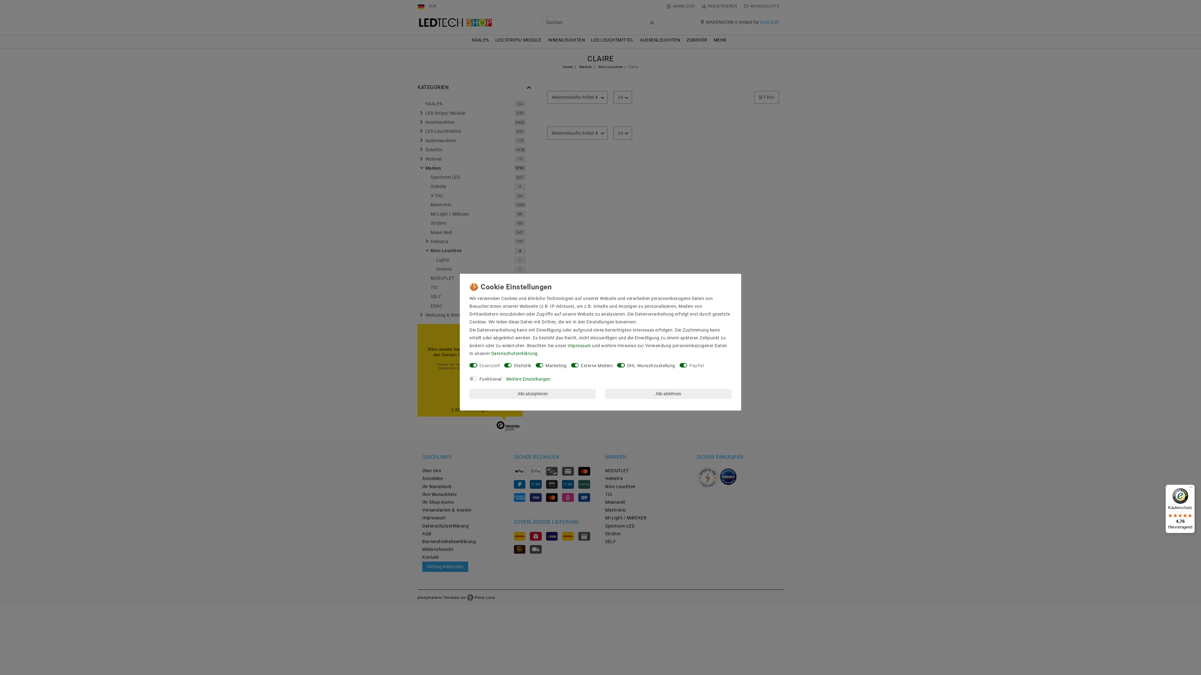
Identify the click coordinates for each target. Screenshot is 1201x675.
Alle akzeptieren (533, 393)
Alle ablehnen (668, 393)
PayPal (696, 365)
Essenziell (489, 365)
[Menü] (1191, 488)
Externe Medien (597, 365)
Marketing (556, 365)
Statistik (522, 365)
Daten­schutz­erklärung (514, 353)
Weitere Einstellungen (528, 379)
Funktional (490, 379)
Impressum (579, 345)
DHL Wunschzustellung (651, 365)
